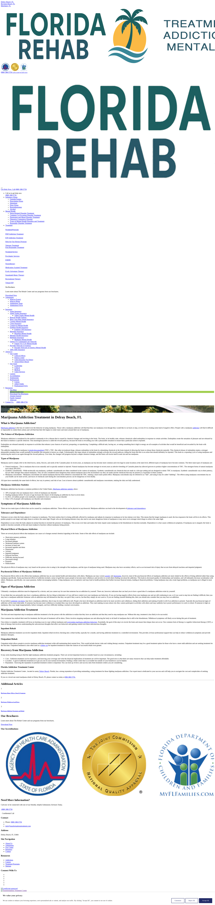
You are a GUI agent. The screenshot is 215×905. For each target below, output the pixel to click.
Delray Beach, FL (7, 2)
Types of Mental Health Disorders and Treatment (27, 221)
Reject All (192, 900)
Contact (8, 851)
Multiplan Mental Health (23, 340)
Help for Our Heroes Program (16, 242)
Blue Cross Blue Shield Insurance (22, 319)
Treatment (8, 225)
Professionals (14, 380)
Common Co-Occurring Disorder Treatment (25, 215)
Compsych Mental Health (19, 325)
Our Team (13, 364)
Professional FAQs (21, 386)
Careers (12, 374)
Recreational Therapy (13, 279)
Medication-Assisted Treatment (16, 267)
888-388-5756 (70, 677)
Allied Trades (19, 384)
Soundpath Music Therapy (14, 275)
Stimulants (13, 203)
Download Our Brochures (19, 394)
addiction (196, 428)
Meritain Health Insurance (19, 336)
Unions (16, 382)
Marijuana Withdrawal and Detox (10, 702)
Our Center (14, 354)
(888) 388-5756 (10, 195)
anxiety (107, 576)
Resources (9, 388)
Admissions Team (16, 303)
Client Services (19, 372)
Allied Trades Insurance (18, 313)
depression (117, 576)
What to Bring (15, 301)
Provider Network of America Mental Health (30, 348)
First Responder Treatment (14, 247)
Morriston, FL (6, 6)
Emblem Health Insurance (19, 327)
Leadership (18, 366)
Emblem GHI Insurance (22, 329)
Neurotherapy (10, 264)
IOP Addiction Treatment (14, 238)
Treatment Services (11, 252)
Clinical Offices (19, 356)
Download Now (11, 295)
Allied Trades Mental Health (24, 315)
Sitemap (8, 866)
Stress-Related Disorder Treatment (22, 213)
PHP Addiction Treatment (14, 234)
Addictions (9, 860)
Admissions (9, 297)
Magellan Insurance (17, 331)
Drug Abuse (14, 205)
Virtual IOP (9, 283)
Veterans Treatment (12, 245)
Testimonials (14, 378)
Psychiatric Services (12, 256)
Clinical (17, 368)
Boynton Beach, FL (8, 4)
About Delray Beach (21, 362)
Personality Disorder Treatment (21, 223)
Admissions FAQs (16, 305)
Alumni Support (15, 396)
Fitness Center (19, 358)
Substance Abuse (11, 197)
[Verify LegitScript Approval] (9, 888)
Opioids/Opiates (15, 199)
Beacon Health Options (18, 317)
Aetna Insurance (15, 311)
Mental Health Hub (17, 392)
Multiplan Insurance (17, 338)
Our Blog (13, 390)
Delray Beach (44, 671)
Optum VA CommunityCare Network (23, 342)
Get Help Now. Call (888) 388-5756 (14, 189)
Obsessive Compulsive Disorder (21, 219)
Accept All (205, 900)
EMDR (8, 260)
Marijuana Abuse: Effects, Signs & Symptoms (13, 693)
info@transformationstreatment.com (18, 826)
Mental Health (10, 211)
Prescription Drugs (16, 201)
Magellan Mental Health (22, 334)
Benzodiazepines (16, 207)
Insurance (8, 309)
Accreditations (15, 376)
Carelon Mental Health (18, 321)
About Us (8, 352)
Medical (17, 370)
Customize (178, 900)
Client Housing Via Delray (23, 360)
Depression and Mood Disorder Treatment (25, 217)
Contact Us (9, 402)
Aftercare (13, 400)
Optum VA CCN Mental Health (25, 344)
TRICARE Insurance (17, 350)
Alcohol (13, 209)
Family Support (15, 398)
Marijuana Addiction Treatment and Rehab (12, 711)
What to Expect (15, 299)
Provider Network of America (20, 346)
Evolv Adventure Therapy (14, 271)
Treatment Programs (12, 230)
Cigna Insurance (15, 323)
